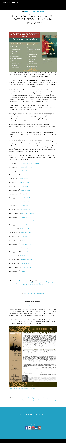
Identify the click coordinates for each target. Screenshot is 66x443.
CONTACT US (33, 419)
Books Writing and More (27, 190)
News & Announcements (23, 398)
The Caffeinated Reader (28, 171)
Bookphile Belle (24, 206)
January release (17, 283)
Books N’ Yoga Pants (25, 182)
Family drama (48, 398)
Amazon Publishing (42, 281)
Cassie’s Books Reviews (26, 167)
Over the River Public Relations (35, 285)
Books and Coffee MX (26, 209)
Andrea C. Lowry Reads (26, 202)
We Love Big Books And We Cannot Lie (30, 163)
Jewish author (25, 283)
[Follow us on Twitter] (29, 428)
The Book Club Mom (25, 229)
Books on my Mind (25, 263)
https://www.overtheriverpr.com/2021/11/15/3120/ (22, 388)
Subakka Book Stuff (26, 233)
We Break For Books (25, 256)
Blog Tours (19, 281)
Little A (46, 283)
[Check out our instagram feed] (39, 428)
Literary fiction (39, 283)
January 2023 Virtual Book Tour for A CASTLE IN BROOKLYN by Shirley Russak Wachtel (33, 19)
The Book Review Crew (26, 267)
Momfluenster (24, 240)
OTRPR (49, 283)
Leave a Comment (37, 12)
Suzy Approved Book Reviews (28, 213)
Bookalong (25, 248)
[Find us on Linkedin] (36, 428)
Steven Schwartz (33, 306)
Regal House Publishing (28, 400)
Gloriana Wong (24, 217)
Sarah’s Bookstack (26, 252)
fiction (49, 281)
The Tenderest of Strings (50, 400)
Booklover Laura (23, 179)
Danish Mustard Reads (27, 198)
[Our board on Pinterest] (33, 428)
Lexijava (23, 271)
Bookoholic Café (24, 186)
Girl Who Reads (24, 236)
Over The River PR (10, 2)
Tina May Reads (25, 225)
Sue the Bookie (25, 175)
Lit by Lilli (24, 194)
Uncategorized (26, 281)
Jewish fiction (32, 283)
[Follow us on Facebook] (26, 428)
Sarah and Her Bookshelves (30, 221)
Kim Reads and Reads (26, 260)
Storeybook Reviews (26, 244)
